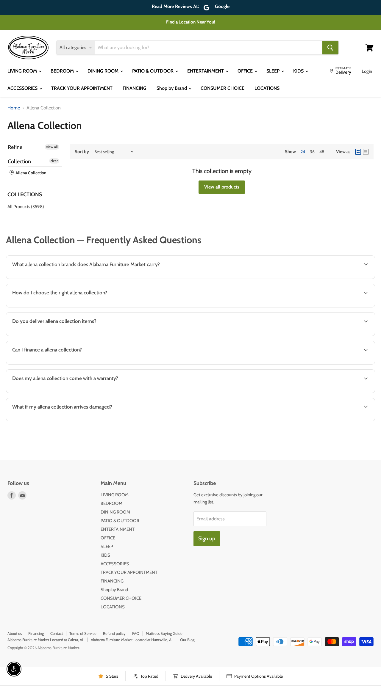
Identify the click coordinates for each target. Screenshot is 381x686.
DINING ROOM (104, 71)
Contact (56, 633)
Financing (36, 633)
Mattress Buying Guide (164, 633)
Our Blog (187, 639)
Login (367, 71)
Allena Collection (30, 172)
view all (52, 147)
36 (312, 151)
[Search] (330, 47)
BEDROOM (63, 71)
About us (14, 633)
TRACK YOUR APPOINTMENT (82, 88)
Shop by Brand (172, 88)
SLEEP (273, 71)
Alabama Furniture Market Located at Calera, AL (45, 639)
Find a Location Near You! (190, 22)
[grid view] (358, 152)
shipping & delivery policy (330, 335)
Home (13, 108)
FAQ (135, 633)
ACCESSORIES (23, 88)
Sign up (206, 538)
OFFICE (246, 71)
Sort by (82, 151)
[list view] (366, 152)
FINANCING (134, 88)
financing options (57, 364)
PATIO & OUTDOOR (153, 71)
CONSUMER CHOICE (222, 88)
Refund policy (114, 633)
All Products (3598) (25, 206)
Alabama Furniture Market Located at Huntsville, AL (132, 639)
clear (54, 160)
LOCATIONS (266, 88)
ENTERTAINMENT (206, 71)
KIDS (299, 71)
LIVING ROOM (22, 71)
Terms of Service (82, 633)
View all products (221, 187)
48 (321, 151)
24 (303, 151)
